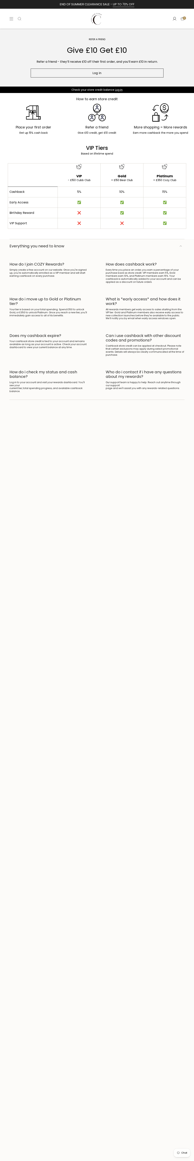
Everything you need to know (36, 246)
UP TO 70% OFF (123, 4)
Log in (97, 73)
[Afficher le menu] (11, 19)
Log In (119, 90)
